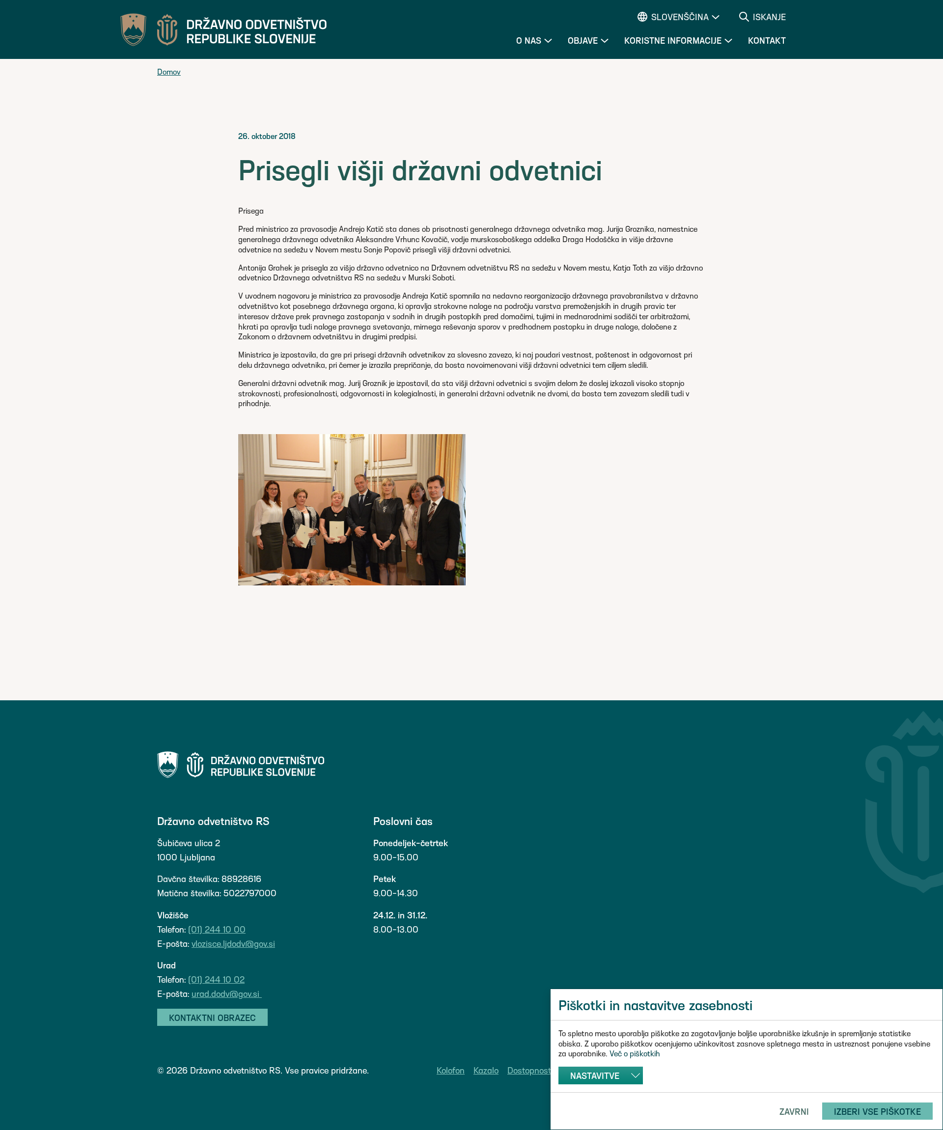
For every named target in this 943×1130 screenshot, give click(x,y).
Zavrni (794, 1111)
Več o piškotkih (635, 1053)
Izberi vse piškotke (877, 1111)
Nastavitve (594, 1075)
